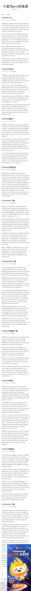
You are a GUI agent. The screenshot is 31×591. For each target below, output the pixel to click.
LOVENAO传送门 (8, 69)
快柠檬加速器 (5, 586)
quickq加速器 (3, 584)
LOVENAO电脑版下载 (10, 331)
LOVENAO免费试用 (9, 167)
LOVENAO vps (7, 18)
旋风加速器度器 (4, 590)
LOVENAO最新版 (8, 449)
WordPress (4, 580)
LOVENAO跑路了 (8, 119)
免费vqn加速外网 (5, 585)
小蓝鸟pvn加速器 (15, 6)
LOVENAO (13, 20)
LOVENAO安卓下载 (9, 261)
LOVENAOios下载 (8, 201)
